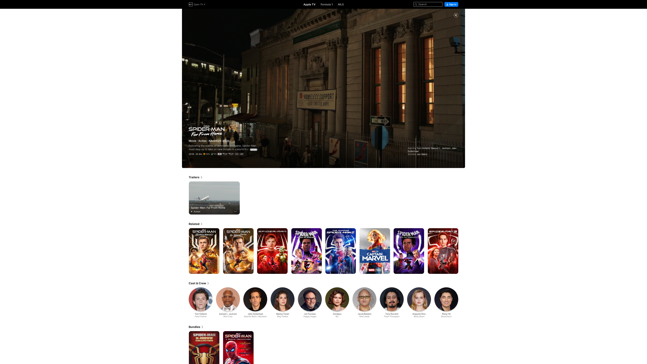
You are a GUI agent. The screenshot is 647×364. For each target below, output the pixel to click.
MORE (253, 149)
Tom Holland (423, 148)
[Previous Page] (185, 251)
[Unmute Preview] (456, 15)
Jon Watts (422, 154)
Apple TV (309, 4)
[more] (235, 211)
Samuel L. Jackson (440, 148)
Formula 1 (327, 4)
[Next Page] (461, 251)
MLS (341, 4)
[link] (196, 177)
